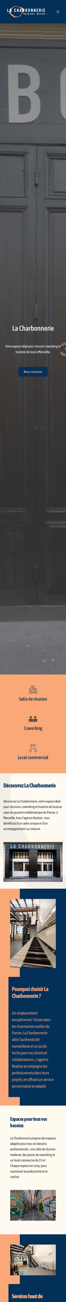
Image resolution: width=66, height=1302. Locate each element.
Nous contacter (33, 372)
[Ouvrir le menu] (58, 12)
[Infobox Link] (33, 694)
